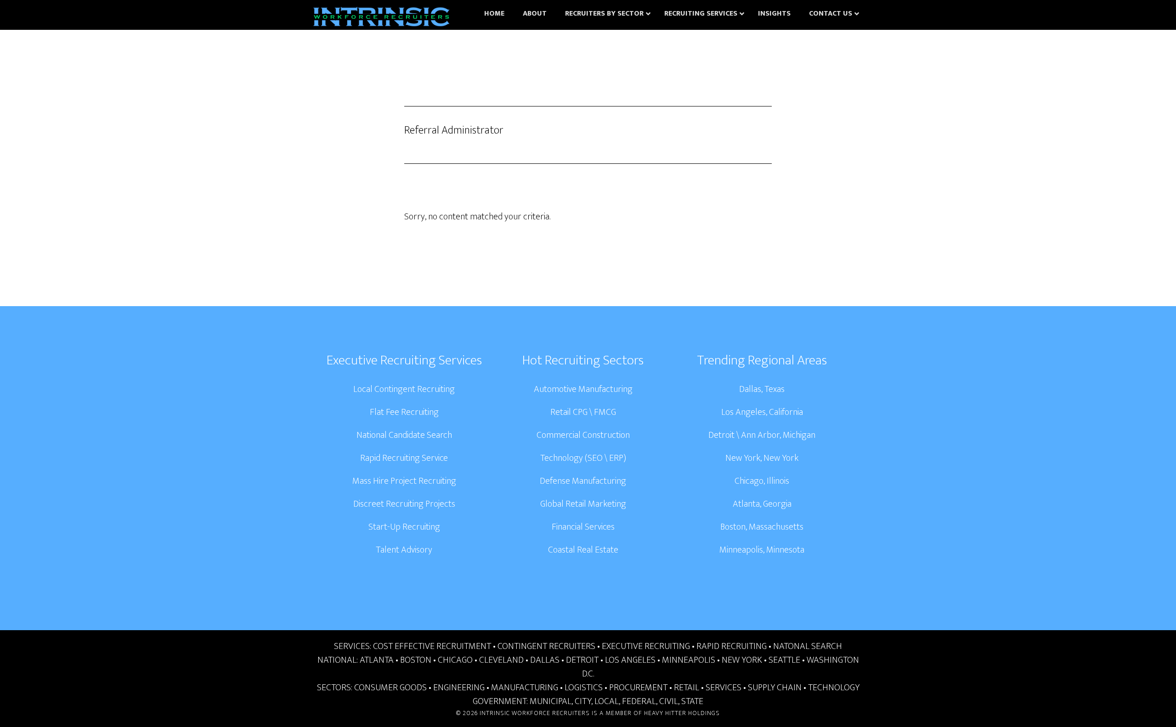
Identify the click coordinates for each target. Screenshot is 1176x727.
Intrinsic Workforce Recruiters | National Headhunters (381, 18)
